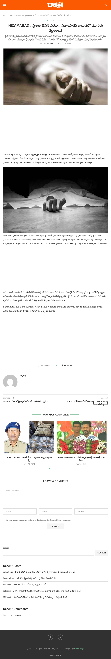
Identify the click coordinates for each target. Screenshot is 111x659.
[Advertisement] (55, 131)
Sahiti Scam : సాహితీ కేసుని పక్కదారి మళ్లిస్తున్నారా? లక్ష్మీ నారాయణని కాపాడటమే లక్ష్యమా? (39, 572)
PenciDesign (79, 648)
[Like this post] (59, 366)
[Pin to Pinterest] (68, 366)
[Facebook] (50, 637)
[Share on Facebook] (62, 366)
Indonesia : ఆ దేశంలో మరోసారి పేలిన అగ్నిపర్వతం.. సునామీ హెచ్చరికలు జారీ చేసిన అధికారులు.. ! (42, 591)
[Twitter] (60, 637)
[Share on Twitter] (65, 366)
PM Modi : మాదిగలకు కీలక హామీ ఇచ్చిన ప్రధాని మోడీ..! (25, 584)
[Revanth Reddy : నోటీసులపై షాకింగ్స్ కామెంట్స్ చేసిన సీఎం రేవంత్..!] (82, 437)
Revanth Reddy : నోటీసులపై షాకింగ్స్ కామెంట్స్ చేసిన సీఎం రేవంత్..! (30, 578)
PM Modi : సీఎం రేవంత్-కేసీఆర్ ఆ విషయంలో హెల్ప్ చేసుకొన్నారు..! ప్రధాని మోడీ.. (35, 597)
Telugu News (8, 15)
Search (6, 548)
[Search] (106, 5)
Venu (51, 43)
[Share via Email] (71, 366)
